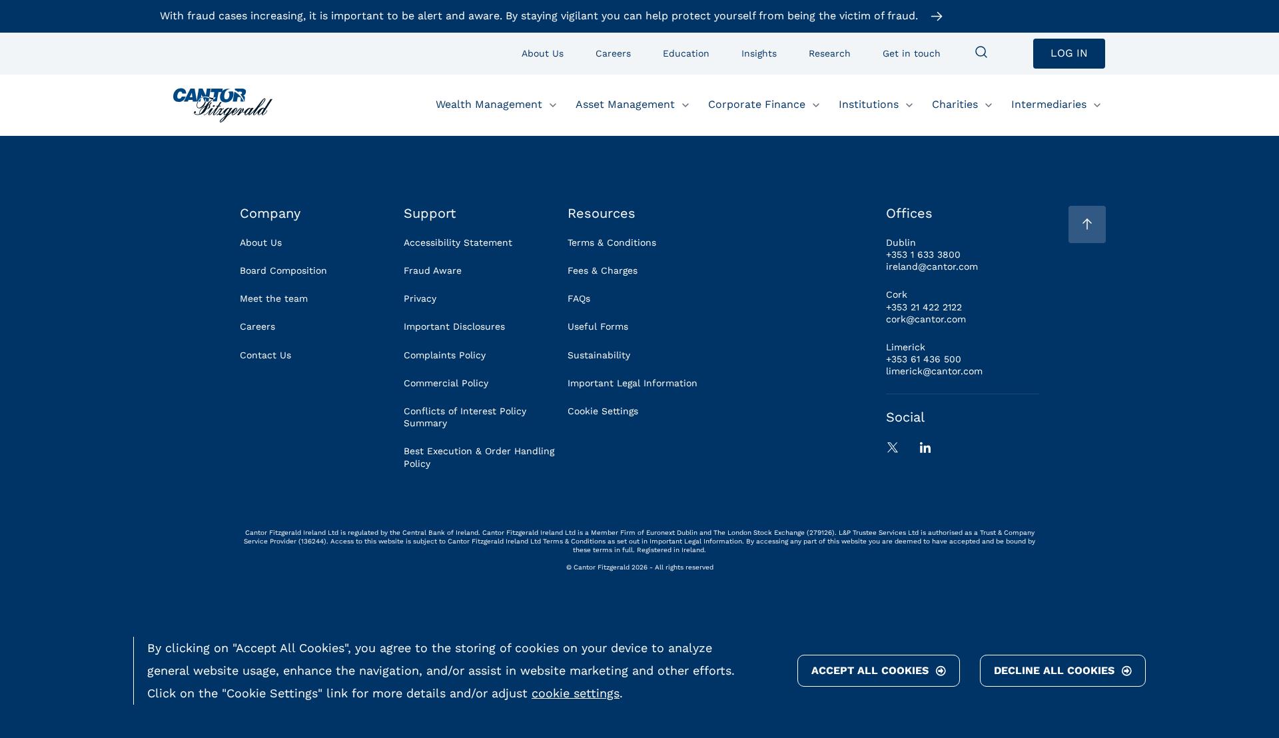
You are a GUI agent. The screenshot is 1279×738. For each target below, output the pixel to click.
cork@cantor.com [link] (926, 319)
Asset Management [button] (625, 104)
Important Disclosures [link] (454, 326)
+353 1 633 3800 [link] (923, 254)
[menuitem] (981, 53)
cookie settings (576, 693)
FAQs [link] (579, 298)
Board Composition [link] (283, 270)
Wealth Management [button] (489, 104)
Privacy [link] (420, 298)
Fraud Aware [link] (433, 270)
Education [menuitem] (686, 53)
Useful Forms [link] (598, 326)
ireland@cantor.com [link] (932, 266)
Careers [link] (257, 326)
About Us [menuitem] (543, 53)
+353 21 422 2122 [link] (924, 307)
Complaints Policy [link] (445, 355)
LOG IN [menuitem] (1069, 53)
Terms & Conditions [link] (612, 242)
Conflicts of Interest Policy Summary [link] (465, 417)
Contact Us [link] (265, 355)
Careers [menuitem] (613, 53)
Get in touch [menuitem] (912, 53)
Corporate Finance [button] (756, 104)
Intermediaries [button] (1048, 104)
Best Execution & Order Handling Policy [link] (479, 457)
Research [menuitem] (830, 53)
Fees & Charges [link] (603, 270)
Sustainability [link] (599, 355)
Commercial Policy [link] (446, 383)
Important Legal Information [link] (632, 383)
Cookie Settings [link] (603, 411)
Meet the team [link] (274, 298)
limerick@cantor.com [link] (934, 371)
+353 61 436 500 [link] (923, 359)
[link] (222, 105)
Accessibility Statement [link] (458, 242)
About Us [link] (261, 242)
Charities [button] (955, 104)
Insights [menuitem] (759, 53)
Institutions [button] (869, 104)
